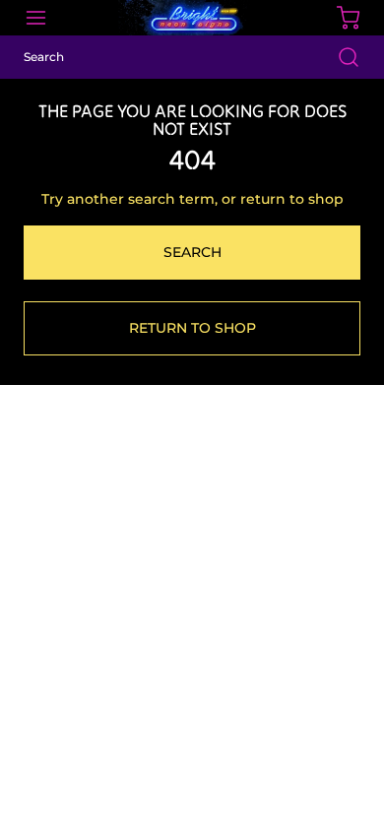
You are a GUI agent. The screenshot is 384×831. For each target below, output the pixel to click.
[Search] (338, 57)
